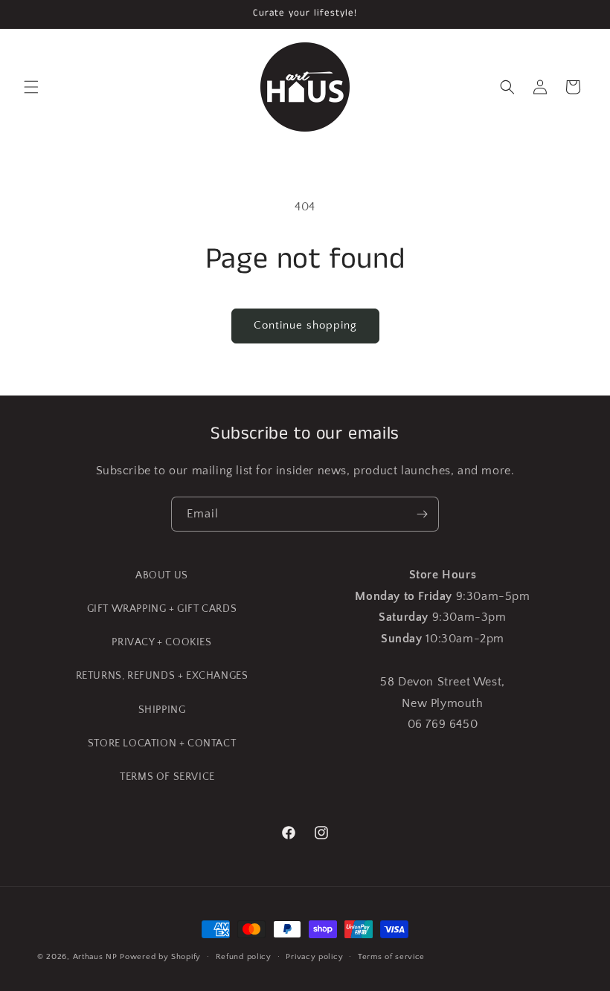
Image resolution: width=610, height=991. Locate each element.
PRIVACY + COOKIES (161, 642)
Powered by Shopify (160, 956)
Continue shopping (305, 325)
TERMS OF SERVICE (167, 777)
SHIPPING (162, 710)
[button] (31, 87)
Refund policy (244, 956)
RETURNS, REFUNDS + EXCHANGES (162, 676)
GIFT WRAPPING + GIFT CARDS (162, 609)
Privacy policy (314, 956)
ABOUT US (161, 575)
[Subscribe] (421, 514)
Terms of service (391, 956)
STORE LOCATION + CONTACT (162, 743)
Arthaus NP (95, 956)
